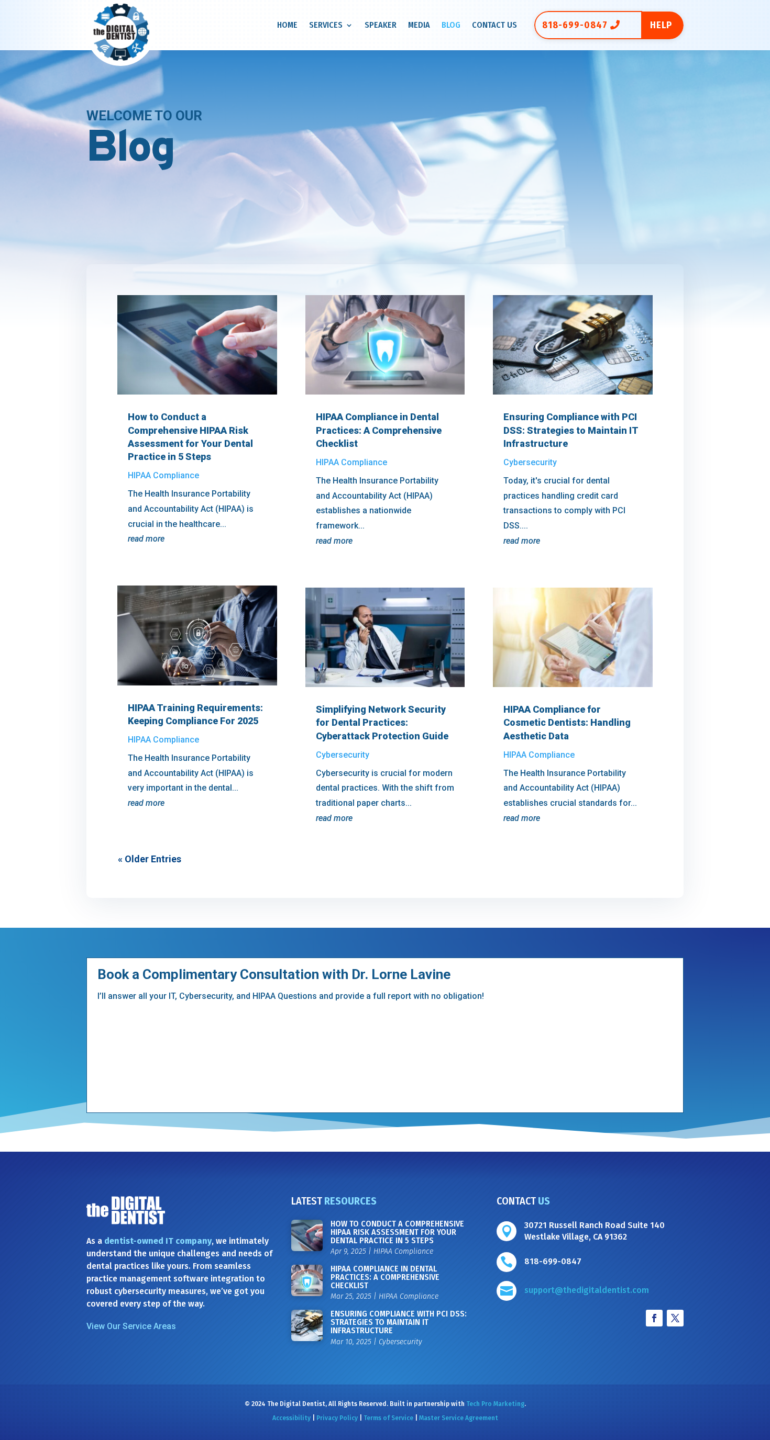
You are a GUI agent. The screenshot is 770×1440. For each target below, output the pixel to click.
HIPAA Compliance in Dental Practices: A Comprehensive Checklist (379, 429)
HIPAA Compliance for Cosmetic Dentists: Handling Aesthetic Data (567, 722)
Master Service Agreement (458, 1418)
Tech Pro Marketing (495, 1404)
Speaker (381, 25)
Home (287, 25)
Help (661, 25)
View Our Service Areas (131, 1326)
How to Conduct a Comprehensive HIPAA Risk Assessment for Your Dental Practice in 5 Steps (397, 1232)
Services (326, 25)
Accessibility (291, 1418)
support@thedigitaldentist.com (586, 1290)
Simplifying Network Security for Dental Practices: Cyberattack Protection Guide (383, 722)
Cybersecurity (342, 755)
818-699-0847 (575, 25)
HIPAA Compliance (163, 475)
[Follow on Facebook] (654, 1318)
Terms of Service (388, 1418)
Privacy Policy (337, 1418)
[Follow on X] (675, 1318)
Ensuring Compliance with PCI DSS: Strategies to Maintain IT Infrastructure (570, 429)
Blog (451, 25)
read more (146, 539)
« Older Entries (149, 858)
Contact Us (494, 25)
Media (419, 25)
